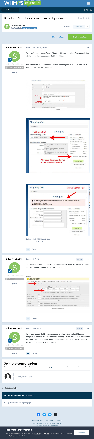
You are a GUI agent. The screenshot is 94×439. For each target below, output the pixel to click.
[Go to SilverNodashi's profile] (7, 26)
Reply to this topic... (25, 377)
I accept (82, 433)
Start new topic (58, 37)
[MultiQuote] (28, 249)
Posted (33, 48)
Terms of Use (35, 433)
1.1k (15, 72)
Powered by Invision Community (47, 425)
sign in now (54, 367)
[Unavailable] (58, 95)
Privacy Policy (37, 420)
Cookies (59, 420)
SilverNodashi (19, 25)
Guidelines (45, 433)
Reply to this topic (80, 37)
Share (67, 27)
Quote (34, 249)
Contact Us (49, 420)
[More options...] (87, 47)
